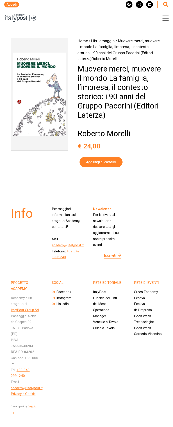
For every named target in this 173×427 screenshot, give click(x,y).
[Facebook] (129, 4)
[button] (165, 18)
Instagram (63, 298)
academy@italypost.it (68, 245)
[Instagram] (139, 4)
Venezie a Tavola (105, 322)
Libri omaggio (103, 41)
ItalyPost (99, 292)
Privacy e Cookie (23, 394)
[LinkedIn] (149, 4)
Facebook (63, 292)
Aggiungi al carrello (101, 162)
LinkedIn (62, 304)
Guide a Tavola (104, 328)
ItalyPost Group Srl (25, 310)
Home (82, 41)
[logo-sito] (20, 18)
